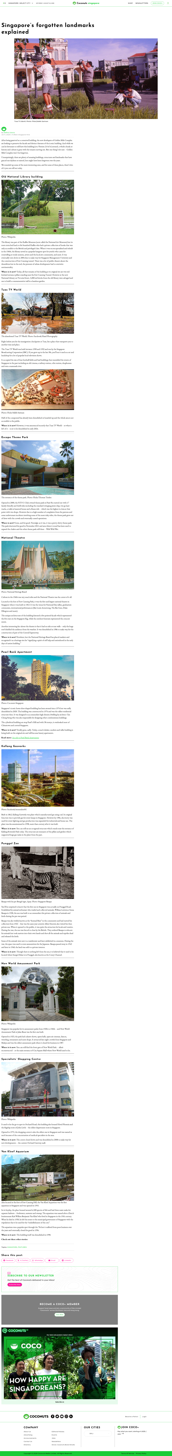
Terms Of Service (127, 1453)
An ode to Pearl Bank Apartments (25, 737)
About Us (27, 1431)
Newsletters (141, 3)
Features (22, 1247)
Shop (130, 3)
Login (168, 3)
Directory (27, 1445)
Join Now (59, 1314)
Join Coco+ (157, 3)
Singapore (12, 1247)
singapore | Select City (19, 3)
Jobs (53, 1438)
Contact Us (28, 1441)
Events (54, 1435)
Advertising (28, 1435)
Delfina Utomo (9, 132)
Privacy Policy (141, 1453)
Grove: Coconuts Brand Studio (63, 1445)
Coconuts (88, 3)
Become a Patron (131, 1416)
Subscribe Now (15, 1284)
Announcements (30, 1438)
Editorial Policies (58, 1431)
